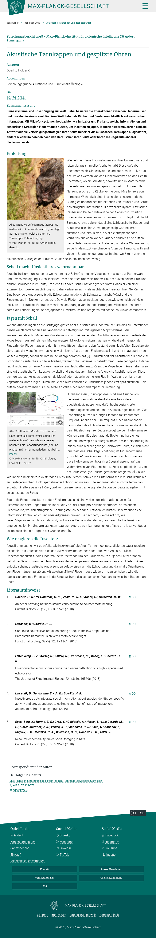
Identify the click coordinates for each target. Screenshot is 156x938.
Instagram (112, 842)
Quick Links (19, 829)
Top (141, 813)
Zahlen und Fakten (23, 842)
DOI (134, 597)
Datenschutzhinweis (82, 915)
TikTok (64, 854)
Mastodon (66, 842)
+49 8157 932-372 (23, 785)
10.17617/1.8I (16, 97)
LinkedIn (65, 848)
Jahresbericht (19, 848)
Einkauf (15, 854)
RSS (45, 886)
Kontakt (44, 869)
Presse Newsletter (111, 869)
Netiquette (108, 854)
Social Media (66, 829)
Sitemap (42, 915)
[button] (60, 216)
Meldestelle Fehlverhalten (27, 861)
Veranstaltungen (44, 877)
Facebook (112, 835)
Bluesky (65, 835)
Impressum (58, 915)
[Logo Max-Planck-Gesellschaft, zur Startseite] (69, 7)
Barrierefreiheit (109, 915)
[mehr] (13, 453)
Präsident (16, 835)
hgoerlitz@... (20, 789)
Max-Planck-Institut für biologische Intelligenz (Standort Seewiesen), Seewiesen (56, 780)
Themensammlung (111, 877)
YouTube (111, 848)
